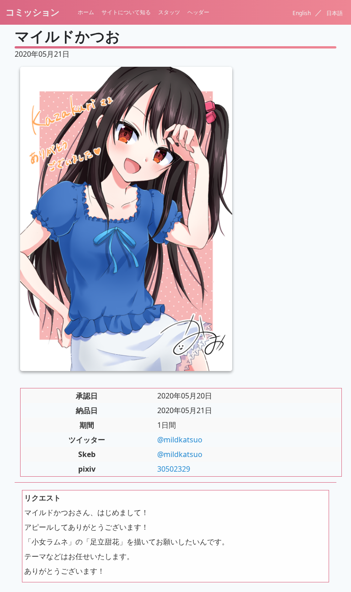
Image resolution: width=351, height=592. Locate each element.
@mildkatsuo (179, 440)
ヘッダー (198, 12)
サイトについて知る (126, 12)
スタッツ (169, 12)
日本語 (334, 13)
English (302, 13)
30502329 (173, 469)
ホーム (86, 12)
